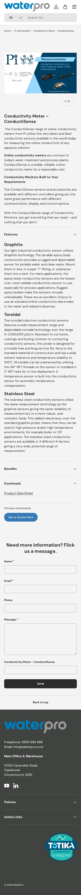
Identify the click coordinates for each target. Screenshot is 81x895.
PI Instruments (22, 31)
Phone (8, 600)
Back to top (40, 702)
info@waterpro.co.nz (28, 747)
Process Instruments (17, 508)
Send (40, 683)
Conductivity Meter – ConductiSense (54, 31)
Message (10, 619)
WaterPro (18, 884)
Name (8, 561)
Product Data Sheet (18, 493)
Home (7, 31)
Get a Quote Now (20, 517)
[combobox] (40, 17)
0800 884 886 (32, 742)
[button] (65, 6)
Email (8, 581)
